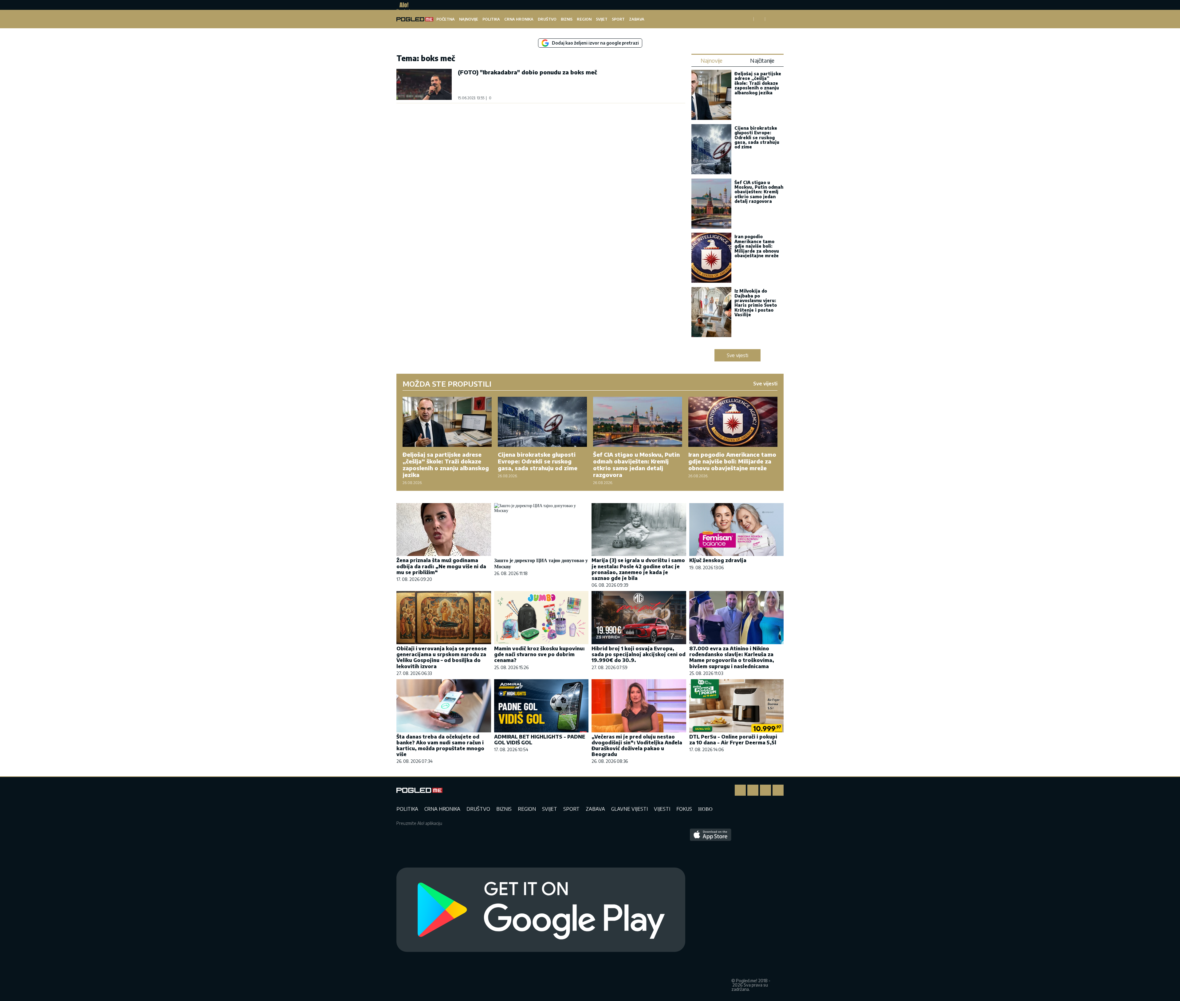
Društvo (547, 19)
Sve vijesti (737, 355)
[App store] (710, 910)
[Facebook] (740, 790)
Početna (445, 19)
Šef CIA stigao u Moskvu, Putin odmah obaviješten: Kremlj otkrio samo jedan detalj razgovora (758, 192)
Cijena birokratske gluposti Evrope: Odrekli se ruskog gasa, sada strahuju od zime (756, 137)
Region (584, 19)
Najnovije (468, 19)
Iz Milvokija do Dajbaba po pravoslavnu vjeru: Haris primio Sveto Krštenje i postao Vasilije (755, 302)
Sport (618, 19)
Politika (491, 19)
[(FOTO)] (424, 84)
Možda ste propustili (447, 383)
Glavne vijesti (629, 809)
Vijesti (662, 809)
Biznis (566, 19)
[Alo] (402, 4)
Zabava (636, 19)
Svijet (602, 19)
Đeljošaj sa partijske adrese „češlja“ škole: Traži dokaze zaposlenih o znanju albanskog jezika (757, 83)
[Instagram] (752, 790)
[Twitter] (765, 790)
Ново (705, 809)
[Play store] (540, 910)
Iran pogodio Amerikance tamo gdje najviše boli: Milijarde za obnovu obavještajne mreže (756, 246)
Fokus (684, 809)
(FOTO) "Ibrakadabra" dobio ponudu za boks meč (527, 72)
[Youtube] (778, 790)
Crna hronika (518, 19)
